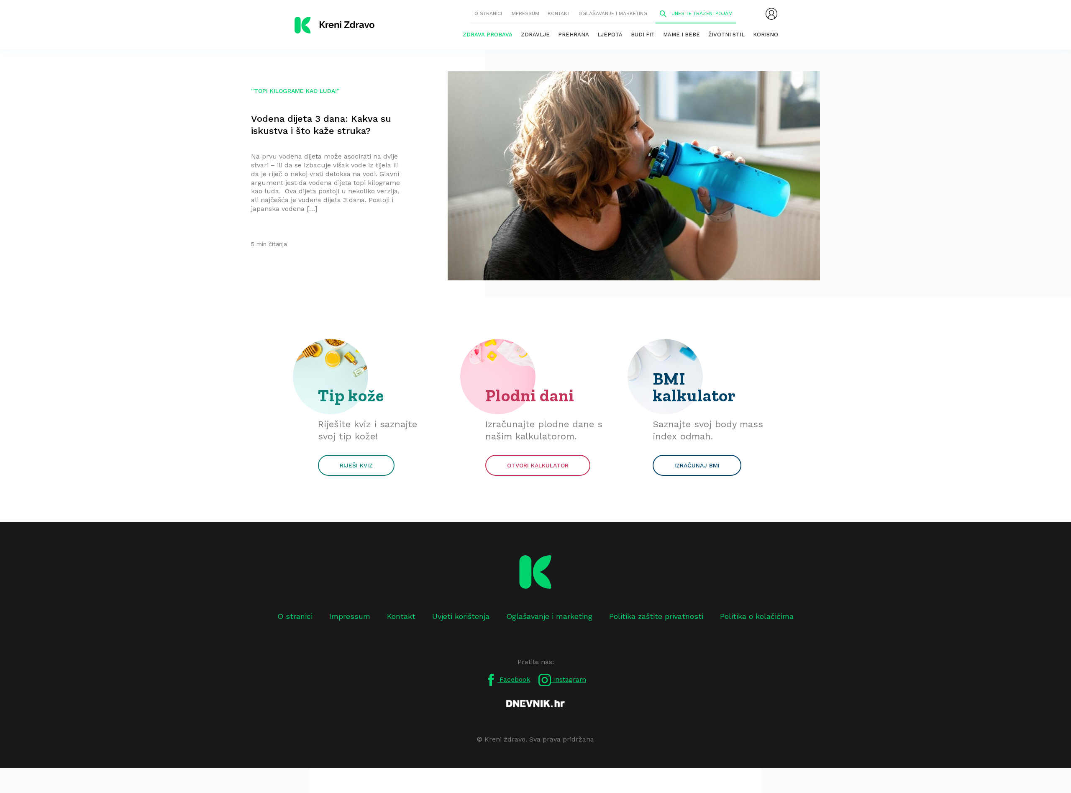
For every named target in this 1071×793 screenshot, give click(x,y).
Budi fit (643, 34)
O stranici (488, 13)
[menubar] (771, 14)
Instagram (568, 679)
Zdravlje (535, 34)
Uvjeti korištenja (460, 616)
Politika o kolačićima (757, 616)
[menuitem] (771, 14)
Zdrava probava (487, 34)
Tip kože (351, 395)
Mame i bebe (681, 34)
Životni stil (726, 34)
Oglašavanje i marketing (613, 13)
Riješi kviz (356, 465)
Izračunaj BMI (697, 465)
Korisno (765, 34)
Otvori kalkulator (538, 465)
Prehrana (573, 34)
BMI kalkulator (694, 387)
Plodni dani (529, 395)
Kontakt (559, 13)
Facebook (513, 679)
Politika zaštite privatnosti (656, 616)
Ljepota (610, 34)
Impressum (524, 13)
